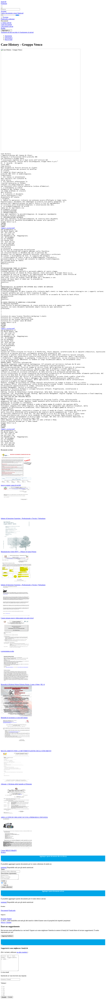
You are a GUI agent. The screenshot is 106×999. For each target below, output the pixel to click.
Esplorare (4, 3)
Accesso (3, 11)
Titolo (3, 869)
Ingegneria (8, 36)
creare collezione (7, 887)
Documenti (4, 910)
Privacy (3, 922)
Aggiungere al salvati (27, 32)
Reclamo (4, 919)
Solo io (5, 885)
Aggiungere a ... (6, 30)
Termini (8, 922)
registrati (4, 867)
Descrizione (8, 873)
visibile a (4, 881)
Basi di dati (8, 39)
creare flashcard (18, 13)
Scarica (3, 852)
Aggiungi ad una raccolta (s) (10, 32)
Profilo (3, 28)
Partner (9, 919)
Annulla (4, 997)
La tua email (5, 972)
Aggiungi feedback (7, 936)
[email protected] (8, 228)
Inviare (10, 997)
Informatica (8, 38)
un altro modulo (22, 952)
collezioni (11, 19)
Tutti (4, 883)
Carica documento (7, 13)
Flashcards (4, 19)
